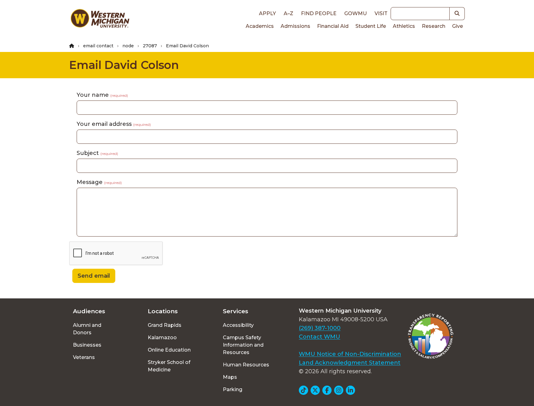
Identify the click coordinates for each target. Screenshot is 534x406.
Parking (232, 389)
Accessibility (238, 325)
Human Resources (246, 365)
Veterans (84, 357)
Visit (381, 13)
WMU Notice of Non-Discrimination (350, 354)
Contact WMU (319, 336)
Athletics (404, 26)
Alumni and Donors (87, 328)
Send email (94, 275)
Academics (260, 26)
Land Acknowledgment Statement (349, 362)
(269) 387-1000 (320, 328)
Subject (97, 153)
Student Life (370, 26)
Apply (267, 13)
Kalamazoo (162, 337)
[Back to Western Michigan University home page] (99, 19)
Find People (319, 13)
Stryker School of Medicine (169, 366)
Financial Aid (333, 26)
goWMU (355, 13)
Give (457, 26)
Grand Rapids (164, 325)
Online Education (169, 350)
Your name (102, 95)
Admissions (295, 26)
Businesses (87, 345)
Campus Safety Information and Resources (243, 345)
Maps (230, 377)
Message (99, 182)
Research (433, 26)
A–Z (288, 13)
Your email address (114, 124)
